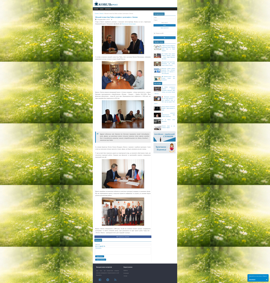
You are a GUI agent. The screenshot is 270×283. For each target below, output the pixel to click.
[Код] (103, 246)
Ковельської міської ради (129, 24)
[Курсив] (97, 246)
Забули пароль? (164, 22)
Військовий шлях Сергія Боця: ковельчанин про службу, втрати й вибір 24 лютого (168, 63)
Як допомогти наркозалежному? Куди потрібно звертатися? (168, 114)
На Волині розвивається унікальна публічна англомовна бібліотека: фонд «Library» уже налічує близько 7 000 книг (164, 90)
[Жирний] (96, 246)
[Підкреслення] (99, 246)
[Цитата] (101, 246)
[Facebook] (100, 280)
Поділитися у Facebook (123, 236)
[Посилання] (104, 246)
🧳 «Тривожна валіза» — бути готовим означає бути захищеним (168, 78)
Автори (125, 276)
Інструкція (126, 273)
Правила (126, 270)
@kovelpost (252, 279)
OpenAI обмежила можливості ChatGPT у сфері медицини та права (168, 108)
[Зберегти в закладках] (111, 19)
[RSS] (115, 280)
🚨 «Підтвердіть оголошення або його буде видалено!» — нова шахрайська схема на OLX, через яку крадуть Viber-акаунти (164, 100)
